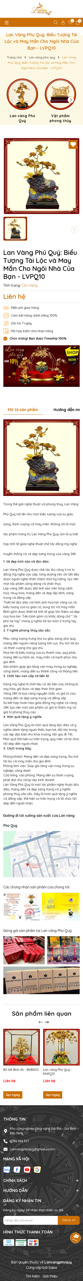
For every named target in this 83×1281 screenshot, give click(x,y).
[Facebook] (17, 1169)
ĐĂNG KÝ (68, 1220)
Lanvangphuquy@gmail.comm (32, 1149)
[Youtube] (27, 1169)
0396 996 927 (19, 1141)
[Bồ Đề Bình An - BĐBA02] (21, 1047)
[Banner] (41, 366)
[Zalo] (6, 1169)
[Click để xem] (41, 176)
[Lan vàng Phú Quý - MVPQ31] (61, 1047)
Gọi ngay (13, 1095)
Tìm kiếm (33, 1276)
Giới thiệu (50, 1276)
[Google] (37, 1169)
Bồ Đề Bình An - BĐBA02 (21, 1070)
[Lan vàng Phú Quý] (22, 101)
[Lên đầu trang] (74, 1254)
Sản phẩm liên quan (41, 1013)
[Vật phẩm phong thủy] (60, 101)
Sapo (52, 1267)
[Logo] (41, 9)
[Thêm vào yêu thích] (73, 144)
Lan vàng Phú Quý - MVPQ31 (57, 1072)
